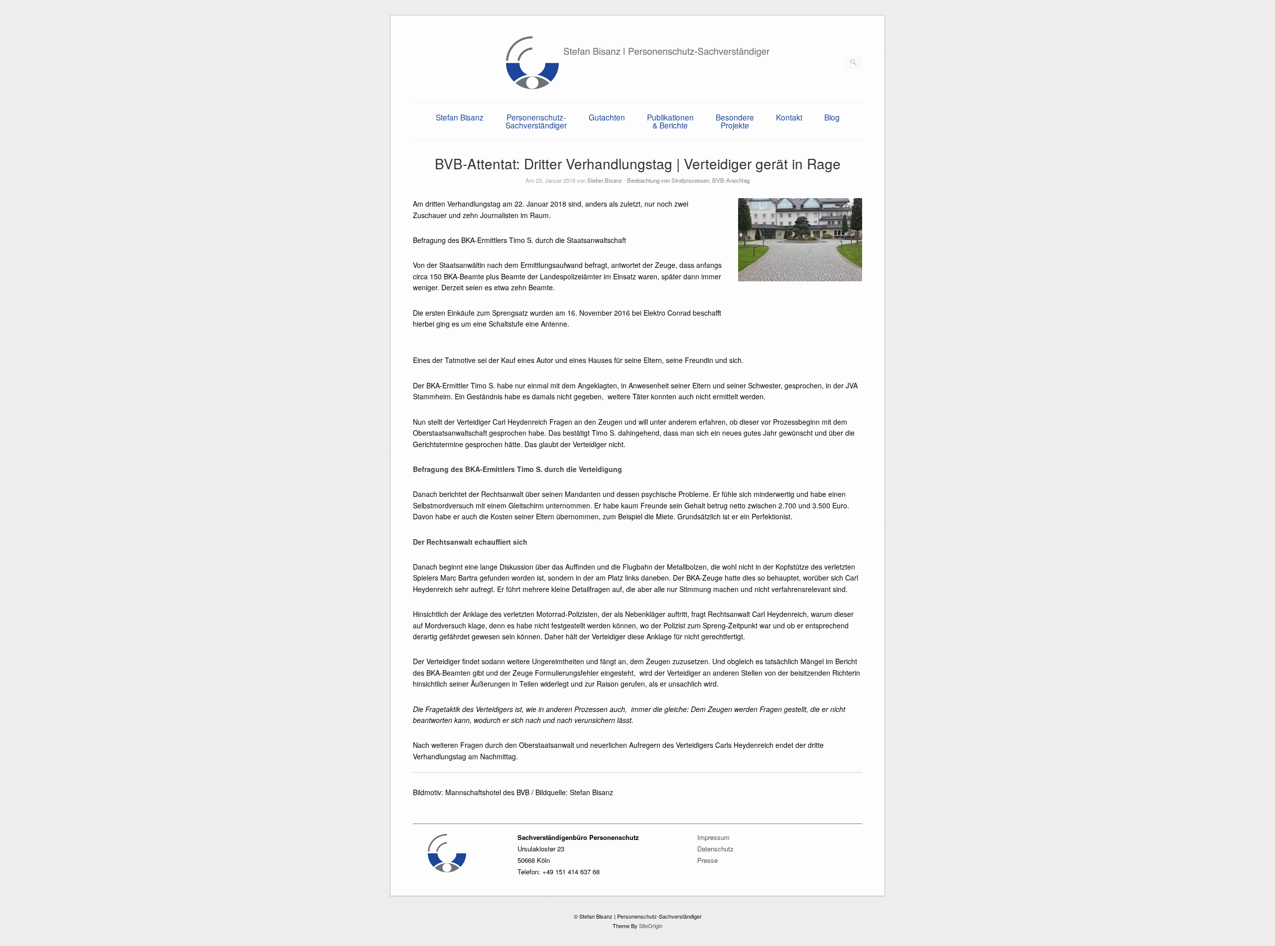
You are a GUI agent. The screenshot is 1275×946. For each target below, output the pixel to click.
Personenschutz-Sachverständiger (536, 121)
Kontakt (789, 117)
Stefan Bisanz (460, 117)
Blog (832, 117)
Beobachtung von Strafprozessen (668, 180)
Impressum (713, 837)
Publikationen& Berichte (670, 121)
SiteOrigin (650, 926)
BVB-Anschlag (731, 180)
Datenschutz (715, 848)
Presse (707, 860)
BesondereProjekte (735, 121)
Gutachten (607, 117)
